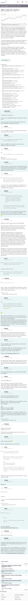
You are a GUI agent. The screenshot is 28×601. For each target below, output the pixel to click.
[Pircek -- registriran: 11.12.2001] (2, 447)
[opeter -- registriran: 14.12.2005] (2, 509)
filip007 (6, 126)
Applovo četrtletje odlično (6, 93)
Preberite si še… (4, 64)
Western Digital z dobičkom (7, 99)
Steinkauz (6, 424)
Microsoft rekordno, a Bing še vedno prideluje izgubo (12, 65)
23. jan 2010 (7, 11)
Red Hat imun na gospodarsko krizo (8, 84)
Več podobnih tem (3, 591)
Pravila (2, 594)
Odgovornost (3, 596)
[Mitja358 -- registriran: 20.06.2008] (2, 538)
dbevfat (6, 173)
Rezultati (14, 11)
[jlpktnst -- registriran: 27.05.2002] (2, 377)
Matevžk (6, 191)
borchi (5, 258)
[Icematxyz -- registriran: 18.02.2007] (2, 219)
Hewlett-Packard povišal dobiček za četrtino (10, 86)
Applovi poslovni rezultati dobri (7, 95)
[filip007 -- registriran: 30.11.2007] (2, 127)
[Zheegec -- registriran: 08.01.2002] (2, 135)
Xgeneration (7, 111)
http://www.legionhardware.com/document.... (15, 553)
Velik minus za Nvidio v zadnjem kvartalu (9, 101)
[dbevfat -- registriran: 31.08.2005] (2, 174)
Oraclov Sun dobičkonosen (7, 80)
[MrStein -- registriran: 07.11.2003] (2, 149)
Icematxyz (6, 219)
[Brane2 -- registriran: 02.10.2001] (2, 298)
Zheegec (6, 135)
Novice (6, 568)
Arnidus (6, 391)
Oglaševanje (17, 596)
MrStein (6, 148)
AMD (2, 27)
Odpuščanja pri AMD (6, 107)
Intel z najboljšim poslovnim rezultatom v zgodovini (11, 77)
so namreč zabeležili (19, 28)
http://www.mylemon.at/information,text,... (9, 527)
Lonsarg (6, 162)
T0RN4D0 (6, 356)
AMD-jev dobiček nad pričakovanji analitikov (10, 71)
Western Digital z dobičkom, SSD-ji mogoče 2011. (11, 90)
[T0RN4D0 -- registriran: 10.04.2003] (2, 357)
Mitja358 (6, 538)
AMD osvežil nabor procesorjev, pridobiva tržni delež (11, 87)
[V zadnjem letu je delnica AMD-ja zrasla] (14, 19)
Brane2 (6, 298)
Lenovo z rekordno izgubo (7, 96)
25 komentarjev (5, 60)
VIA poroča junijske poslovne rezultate (9, 105)
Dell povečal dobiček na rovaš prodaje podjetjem (11, 74)
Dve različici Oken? (5, 104)
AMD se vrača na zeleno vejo (7, 570)
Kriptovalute (10, 568)
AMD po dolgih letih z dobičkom (10, 10)
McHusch (3, 567)
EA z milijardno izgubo (6, 98)
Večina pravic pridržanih (19, 594)
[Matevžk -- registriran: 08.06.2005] (2, 191)
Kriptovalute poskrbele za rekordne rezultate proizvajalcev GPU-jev (11, 566)
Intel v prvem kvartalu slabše (7, 102)
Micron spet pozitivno (6, 83)
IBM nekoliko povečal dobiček (7, 68)
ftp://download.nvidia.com (11, 353)
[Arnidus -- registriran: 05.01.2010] (2, 392)
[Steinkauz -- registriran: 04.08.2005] (2, 424)
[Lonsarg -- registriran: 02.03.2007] (2, 162)
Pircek (5, 447)
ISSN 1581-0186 (18, 599)
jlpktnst (6, 376)
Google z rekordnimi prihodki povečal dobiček (10, 70)
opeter (5, 508)
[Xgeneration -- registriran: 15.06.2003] (2, 111)
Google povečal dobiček (6, 73)
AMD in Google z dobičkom (7, 81)
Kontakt (2, 599)
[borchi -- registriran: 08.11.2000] (2, 259)
